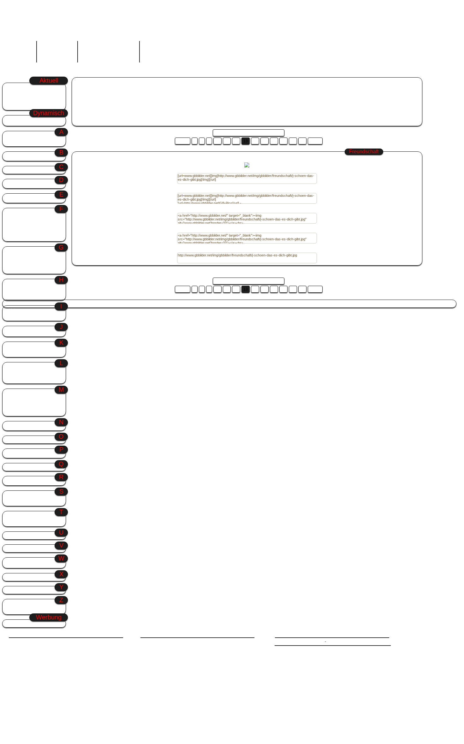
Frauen (15, 230)
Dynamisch (32, 120)
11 (227, 141)
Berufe (15, 156)
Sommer (18, 99)
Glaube (15, 257)
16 (274, 141)
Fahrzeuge (18, 212)
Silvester (81, 304)
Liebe (14, 310)
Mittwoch (138, 304)
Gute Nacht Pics (167, 91)
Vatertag (156, 304)
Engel (14, 198)
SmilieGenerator (57, 50)
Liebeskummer (22, 316)
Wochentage (32, 562)
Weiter (315, 141)
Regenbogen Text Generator (108, 50)
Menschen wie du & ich (30, 399)
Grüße (32, 251)
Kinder (15, 346)
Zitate (14, 603)
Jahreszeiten (32, 330)
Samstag (173, 304)
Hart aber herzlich (25, 289)
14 (255, 141)
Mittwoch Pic (194, 91)
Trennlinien (19, 521)
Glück (14, 263)
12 (236, 141)
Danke (15, 183)
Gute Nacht (118, 304)
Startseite (22, 50)
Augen (15, 141)
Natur (14, 426)
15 (264, 141)
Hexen (15, 295)
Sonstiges (18, 495)
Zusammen (19, 609)
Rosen (15, 480)
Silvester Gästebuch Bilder (96, 91)
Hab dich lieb (21, 283)
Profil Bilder (21, 453)
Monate (15, 405)
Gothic (15, 269)
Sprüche (16, 501)
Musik (14, 411)
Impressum (336, 641)
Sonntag (18, 93)
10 (217, 141)
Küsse (15, 352)
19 (302, 141)
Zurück (182, 141)
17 (283, 141)
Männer (15, 393)
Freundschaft (21, 236)
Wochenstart (21, 87)
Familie (15, 218)
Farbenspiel (19, 224)
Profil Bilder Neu (27, 105)
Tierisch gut (19, 515)
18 (293, 141)
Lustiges (16, 379)
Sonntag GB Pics (136, 91)
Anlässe (32, 135)
